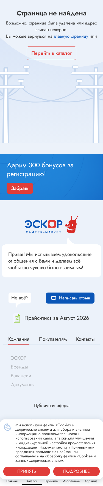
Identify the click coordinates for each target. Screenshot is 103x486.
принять (26, 471)
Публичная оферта (51, 405)
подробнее (76, 471)
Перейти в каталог (51, 53)
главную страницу (71, 36)
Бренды (19, 366)
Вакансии (21, 375)
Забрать (20, 188)
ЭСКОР (18, 358)
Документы (23, 384)
